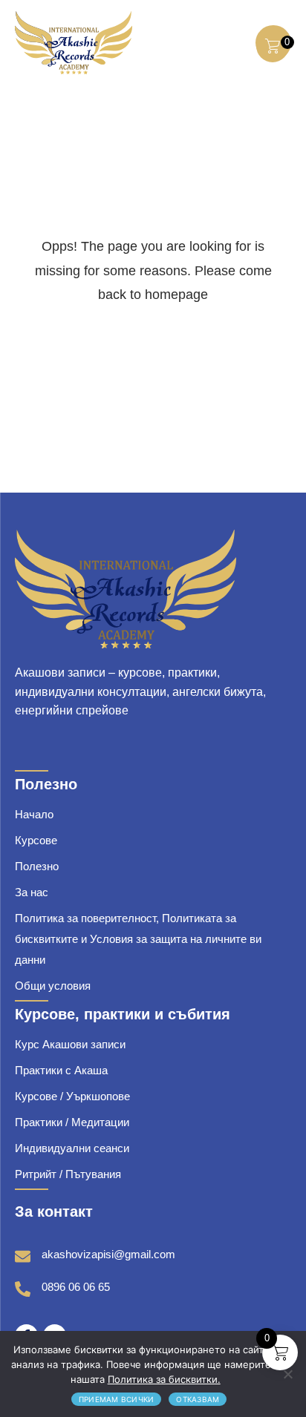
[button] (231, 42)
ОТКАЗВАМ (197, 1399)
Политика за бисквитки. (164, 1379)
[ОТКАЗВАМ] (287, 1374)
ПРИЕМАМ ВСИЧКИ (116, 1399)
